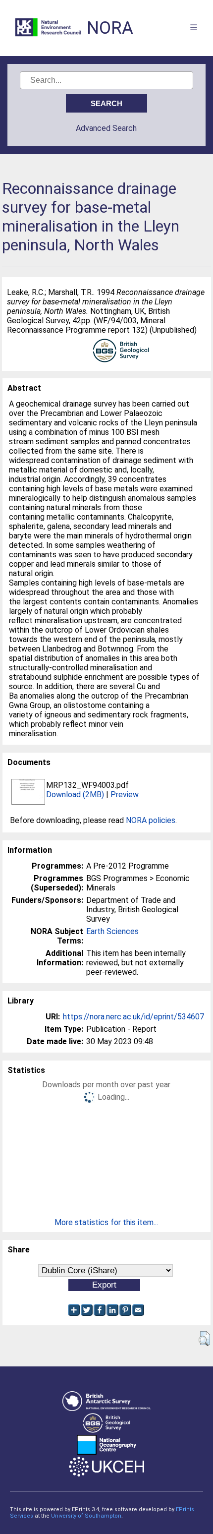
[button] (204, 1338)
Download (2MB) (75, 794)
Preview (124, 794)
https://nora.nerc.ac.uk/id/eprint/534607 (133, 1016)
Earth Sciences (112, 931)
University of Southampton (86, 1516)
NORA (110, 28)
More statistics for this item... (106, 1222)
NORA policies (150, 820)
